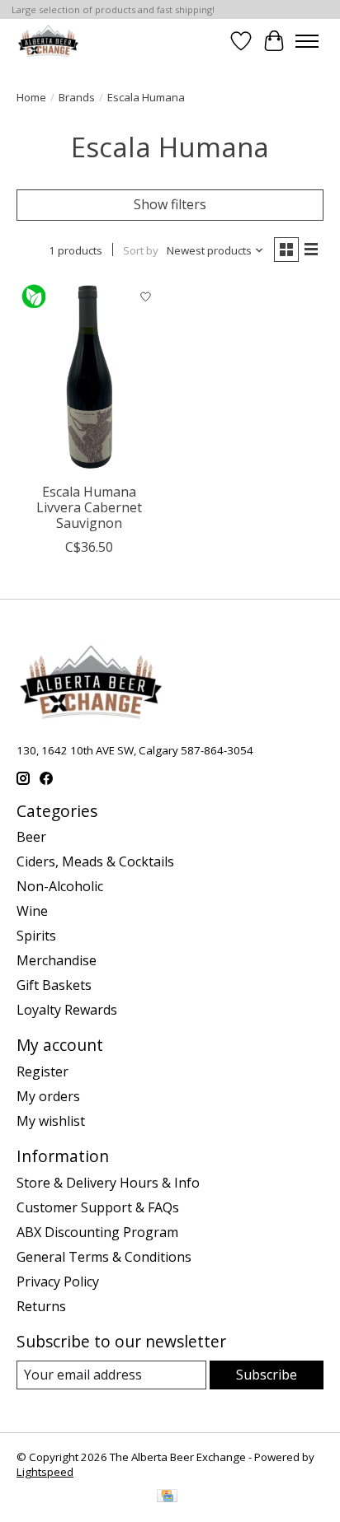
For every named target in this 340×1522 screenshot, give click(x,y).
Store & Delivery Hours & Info (108, 1183)
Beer (31, 837)
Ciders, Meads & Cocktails (95, 861)
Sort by (140, 250)
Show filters (170, 204)
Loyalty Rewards (67, 1010)
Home (31, 97)
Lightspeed (45, 1471)
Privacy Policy (58, 1281)
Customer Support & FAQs (98, 1207)
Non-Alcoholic (60, 886)
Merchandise (57, 960)
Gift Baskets (54, 985)
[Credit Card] (167, 1497)
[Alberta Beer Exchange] (48, 41)
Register (42, 1071)
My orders (48, 1096)
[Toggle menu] (306, 41)
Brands (77, 97)
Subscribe (266, 1375)
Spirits (36, 936)
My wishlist (51, 1121)
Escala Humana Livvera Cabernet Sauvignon (89, 507)
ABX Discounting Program (97, 1232)
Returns (41, 1306)
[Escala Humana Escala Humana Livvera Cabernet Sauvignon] (89, 378)
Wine (32, 911)
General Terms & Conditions (104, 1257)
